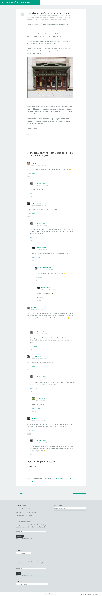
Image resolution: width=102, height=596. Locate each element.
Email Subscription (23, 522)
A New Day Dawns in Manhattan (23, 492)
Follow (18, 573)
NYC (43, 19)
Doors (55, 15)
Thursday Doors (48, 17)
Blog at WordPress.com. (51, 594)
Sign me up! (19, 536)
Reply (29, 176)
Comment (70, 474)
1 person (33, 173)
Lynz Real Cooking (37, 356)
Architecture (47, 15)
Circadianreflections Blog (16, 2)
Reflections (50, 19)
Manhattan (62, 15)
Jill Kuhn (34, 163)
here (37, 114)
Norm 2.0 (34, 307)
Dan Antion (34, 418)
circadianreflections (40, 183)
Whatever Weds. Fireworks (24, 515)
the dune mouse (36, 203)
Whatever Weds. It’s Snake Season (26, 512)
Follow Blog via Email (24, 559)
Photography (36, 17)
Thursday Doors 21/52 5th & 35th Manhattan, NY (48, 13)
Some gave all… (79, 492)
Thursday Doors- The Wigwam (25, 509)
